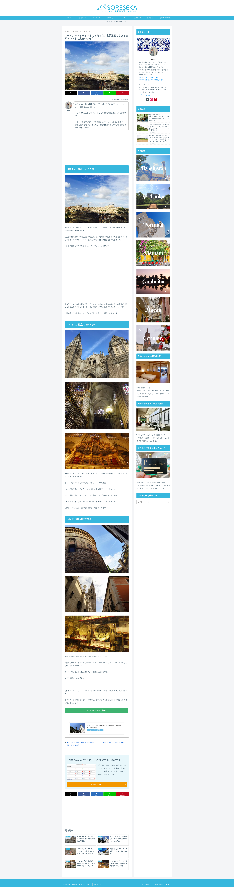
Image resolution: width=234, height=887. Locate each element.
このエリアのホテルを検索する (96, 710)
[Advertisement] (80, 146)
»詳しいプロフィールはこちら (148, 77)
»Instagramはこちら (145, 95)
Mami (153, 59)
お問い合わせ (97, 884)
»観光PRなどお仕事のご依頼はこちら (151, 80)
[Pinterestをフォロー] (155, 99)
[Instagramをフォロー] (151, 99)
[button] (168, 502)
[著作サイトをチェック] (147, 99)
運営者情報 (66, 884)
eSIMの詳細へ (96, 784)
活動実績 (74, 884)
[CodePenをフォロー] (159, 99)
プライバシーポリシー (85, 884)
